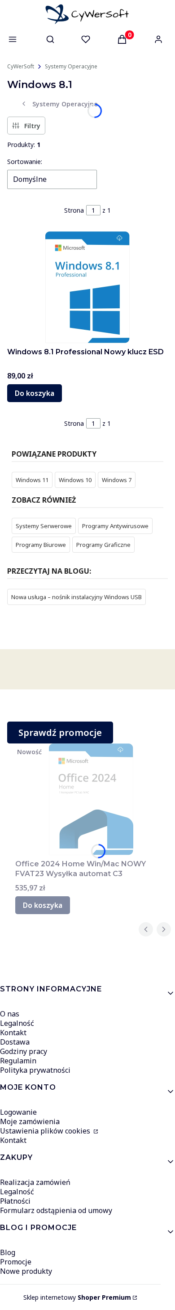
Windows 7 (116, 480)
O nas (9, 1014)
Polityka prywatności (35, 1070)
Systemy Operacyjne (71, 66)
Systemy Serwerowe (44, 526)
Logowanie (18, 1112)
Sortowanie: (24, 161)
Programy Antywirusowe (115, 526)
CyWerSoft (20, 66)
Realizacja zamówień (35, 1182)
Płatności (15, 1201)
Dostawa (15, 1042)
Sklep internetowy (77, 1297)
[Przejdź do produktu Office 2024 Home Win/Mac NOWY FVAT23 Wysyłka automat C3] (91, 799)
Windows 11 (32, 480)
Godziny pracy (23, 1051)
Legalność (17, 1023)
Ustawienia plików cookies (46, 1131)
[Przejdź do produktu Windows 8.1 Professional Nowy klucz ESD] (87, 287)
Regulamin (18, 1061)
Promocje (15, 1262)
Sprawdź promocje (60, 732)
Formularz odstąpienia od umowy (56, 1210)
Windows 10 (75, 480)
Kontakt (13, 1032)
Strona (74, 210)
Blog (7, 1252)
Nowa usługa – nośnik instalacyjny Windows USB (76, 597)
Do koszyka (34, 393)
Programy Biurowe (41, 545)
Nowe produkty (26, 1271)
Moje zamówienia (30, 1121)
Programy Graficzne (103, 545)
